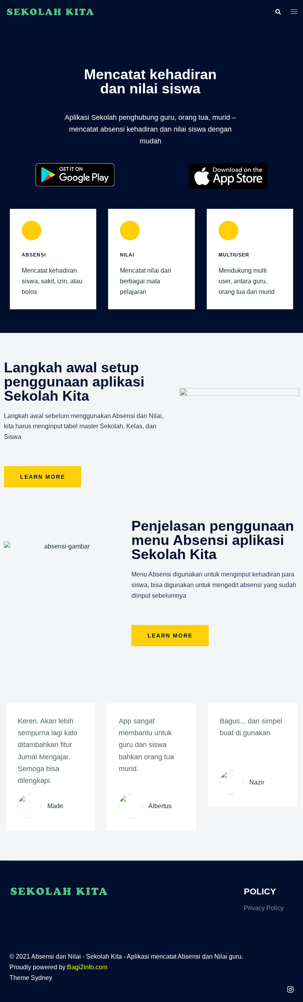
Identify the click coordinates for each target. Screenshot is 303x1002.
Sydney (41, 977)
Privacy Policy (264, 908)
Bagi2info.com (87, 967)
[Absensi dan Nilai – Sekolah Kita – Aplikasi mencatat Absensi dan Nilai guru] (50, 11)
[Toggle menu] (294, 12)
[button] (278, 12)
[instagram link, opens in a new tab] (290, 988)
